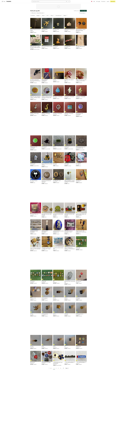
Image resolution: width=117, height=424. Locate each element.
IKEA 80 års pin (32, 362)
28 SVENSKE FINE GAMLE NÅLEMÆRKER (34, 231)
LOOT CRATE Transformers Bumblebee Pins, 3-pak (69, 231)
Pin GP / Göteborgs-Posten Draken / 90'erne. (47, 164)
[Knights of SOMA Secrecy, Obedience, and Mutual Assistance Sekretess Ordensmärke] (70, 241)
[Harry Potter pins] (81, 275)
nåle (53, 281)
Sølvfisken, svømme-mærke (34, 113)
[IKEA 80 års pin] (35, 356)
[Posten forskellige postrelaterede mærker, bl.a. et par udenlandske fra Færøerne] (35, 241)
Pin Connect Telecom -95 (34, 214)
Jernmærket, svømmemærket (57, 113)
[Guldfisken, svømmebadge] (47, 107)
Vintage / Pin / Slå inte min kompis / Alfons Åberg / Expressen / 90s (47, 97)
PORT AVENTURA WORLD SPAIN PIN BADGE (46, 214)
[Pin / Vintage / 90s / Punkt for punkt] (70, 73)
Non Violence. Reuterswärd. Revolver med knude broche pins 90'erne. (35, 80)
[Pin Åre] (47, 340)
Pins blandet (55, 163)
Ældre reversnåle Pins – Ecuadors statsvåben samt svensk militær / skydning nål (70, 181)
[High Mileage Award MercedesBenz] (47, 224)
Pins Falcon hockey (56, 29)
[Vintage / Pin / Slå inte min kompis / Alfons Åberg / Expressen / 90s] (47, 90)
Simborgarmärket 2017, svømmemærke (33, 147)
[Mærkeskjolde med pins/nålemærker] (47, 73)
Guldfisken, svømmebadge (46, 113)
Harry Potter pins (78, 281)
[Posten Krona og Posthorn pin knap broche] (47, 174)
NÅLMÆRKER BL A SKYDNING (46, 362)
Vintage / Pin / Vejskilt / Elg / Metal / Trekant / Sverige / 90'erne (81, 80)
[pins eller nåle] (81, 241)
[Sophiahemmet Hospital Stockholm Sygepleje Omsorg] (58, 224)
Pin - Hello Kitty (78, 163)
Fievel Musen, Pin (78, 180)
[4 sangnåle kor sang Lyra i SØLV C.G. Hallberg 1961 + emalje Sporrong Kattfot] (47, 241)
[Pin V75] (58, 307)
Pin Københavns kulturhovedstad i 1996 (58, 248)
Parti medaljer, (67, 163)
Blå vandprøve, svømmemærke (57, 96)
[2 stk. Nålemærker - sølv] (58, 174)
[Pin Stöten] (35, 340)
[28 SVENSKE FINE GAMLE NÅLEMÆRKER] (35, 224)
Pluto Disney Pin (55, 46)
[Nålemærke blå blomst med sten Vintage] (35, 23)
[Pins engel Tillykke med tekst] (81, 40)
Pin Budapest (78, 298)
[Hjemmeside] (8, 1)
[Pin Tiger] (35, 307)
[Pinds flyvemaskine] (47, 23)
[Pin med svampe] (35, 157)
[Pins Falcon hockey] (58, 23)
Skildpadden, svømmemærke (69, 113)
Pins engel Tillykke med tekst (80, 46)
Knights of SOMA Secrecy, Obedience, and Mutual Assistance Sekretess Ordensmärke (70, 248)
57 (63, 368)
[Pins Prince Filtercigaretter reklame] (47, 40)
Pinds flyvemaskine (44, 29)
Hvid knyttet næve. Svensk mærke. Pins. (70, 282)
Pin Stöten (32, 346)
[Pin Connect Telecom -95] (35, 208)
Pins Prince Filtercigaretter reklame (47, 46)
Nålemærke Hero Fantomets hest (70, 29)
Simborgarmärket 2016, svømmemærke (79, 114)
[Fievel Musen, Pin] (81, 174)
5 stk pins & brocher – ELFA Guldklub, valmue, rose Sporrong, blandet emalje (81, 231)
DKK (94, 1)
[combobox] (50, 1)
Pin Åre (43, 346)
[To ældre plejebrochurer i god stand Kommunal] (58, 356)
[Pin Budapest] (81, 292)
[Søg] (66, 1)
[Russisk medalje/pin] (47, 292)
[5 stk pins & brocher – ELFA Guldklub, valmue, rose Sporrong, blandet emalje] (81, 224)
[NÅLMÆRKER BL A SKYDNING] (47, 356)
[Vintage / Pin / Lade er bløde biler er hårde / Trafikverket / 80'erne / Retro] (35, 90)
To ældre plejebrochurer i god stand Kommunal (57, 363)
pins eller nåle (78, 247)
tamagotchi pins (78, 346)
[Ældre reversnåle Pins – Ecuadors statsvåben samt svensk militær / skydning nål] (70, 174)
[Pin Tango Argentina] (47, 307)
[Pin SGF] (58, 340)
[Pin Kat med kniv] (47, 140)
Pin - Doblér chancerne (33, 180)
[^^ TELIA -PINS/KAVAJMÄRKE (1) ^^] (81, 356)
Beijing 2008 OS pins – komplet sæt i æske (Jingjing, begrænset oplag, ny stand (35, 47)
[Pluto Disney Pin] (58, 40)
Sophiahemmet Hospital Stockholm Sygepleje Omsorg (58, 231)
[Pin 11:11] (58, 140)
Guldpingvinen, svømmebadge (80, 96)
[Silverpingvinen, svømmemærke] (70, 90)
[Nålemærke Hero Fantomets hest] (70, 23)
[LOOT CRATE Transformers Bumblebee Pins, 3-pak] (70, 224)
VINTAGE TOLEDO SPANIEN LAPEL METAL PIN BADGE (81, 214)
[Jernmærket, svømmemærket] (58, 107)
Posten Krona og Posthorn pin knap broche (46, 181)
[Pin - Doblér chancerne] (35, 174)
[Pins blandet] (58, 157)
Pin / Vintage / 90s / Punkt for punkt (69, 80)
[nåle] (58, 275)
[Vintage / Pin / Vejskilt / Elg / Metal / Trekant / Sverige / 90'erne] (81, 73)
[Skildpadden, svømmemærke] (70, 107)
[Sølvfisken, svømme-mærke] (35, 107)
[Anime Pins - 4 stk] (35, 292)
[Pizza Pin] (58, 73)
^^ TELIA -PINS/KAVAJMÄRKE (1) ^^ (81, 362)
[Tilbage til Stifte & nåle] (30, 13)
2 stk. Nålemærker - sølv (56, 180)
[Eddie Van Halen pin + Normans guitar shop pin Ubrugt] (81, 23)
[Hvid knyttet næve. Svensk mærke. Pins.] (70, 275)
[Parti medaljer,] (70, 157)
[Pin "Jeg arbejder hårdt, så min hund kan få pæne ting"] (81, 140)
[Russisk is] (70, 292)
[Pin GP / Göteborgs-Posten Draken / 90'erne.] (47, 157)
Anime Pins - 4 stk (33, 298)
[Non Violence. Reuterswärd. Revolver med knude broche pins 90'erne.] (35, 73)
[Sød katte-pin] (70, 140)
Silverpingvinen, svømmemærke (69, 96)
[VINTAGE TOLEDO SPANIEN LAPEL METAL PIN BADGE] (81, 208)
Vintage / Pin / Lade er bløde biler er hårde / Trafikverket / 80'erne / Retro (35, 97)
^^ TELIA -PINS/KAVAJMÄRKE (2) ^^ (70, 362)
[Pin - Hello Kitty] (81, 157)
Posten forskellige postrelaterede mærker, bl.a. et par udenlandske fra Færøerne (35, 248)
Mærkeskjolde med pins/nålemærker (44, 80)
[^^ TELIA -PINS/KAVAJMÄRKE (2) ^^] (70, 356)
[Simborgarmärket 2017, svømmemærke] (35, 140)
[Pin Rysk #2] (70, 307)
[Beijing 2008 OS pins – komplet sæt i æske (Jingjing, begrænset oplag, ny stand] (35, 40)
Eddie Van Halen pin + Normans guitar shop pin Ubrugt (80, 30)
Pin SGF (54, 346)
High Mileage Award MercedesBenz (45, 231)
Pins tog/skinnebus (67, 46)
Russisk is (66, 298)
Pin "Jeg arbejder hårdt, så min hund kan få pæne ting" (80, 147)
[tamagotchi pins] (81, 340)
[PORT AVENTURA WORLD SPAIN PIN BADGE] (47, 208)
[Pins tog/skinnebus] (70, 40)
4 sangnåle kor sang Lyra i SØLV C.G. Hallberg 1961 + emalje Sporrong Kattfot (46, 248)
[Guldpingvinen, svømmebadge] (81, 90)
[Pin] (70, 340)
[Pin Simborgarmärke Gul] (81, 307)
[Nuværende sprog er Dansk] (91, 1)
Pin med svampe (32, 163)
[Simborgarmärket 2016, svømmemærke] (81, 107)
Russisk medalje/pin (45, 298)
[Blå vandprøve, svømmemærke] (58, 90)
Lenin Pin (54, 298)
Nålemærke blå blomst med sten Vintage (35, 30)
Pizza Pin (54, 79)
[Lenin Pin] (58, 292)
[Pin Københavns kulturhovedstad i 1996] (58, 241)
